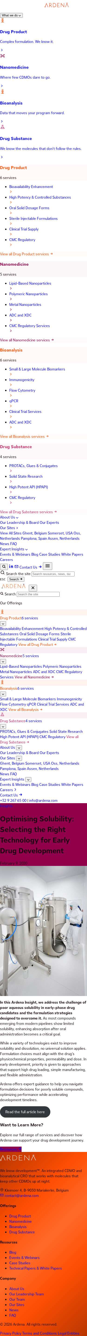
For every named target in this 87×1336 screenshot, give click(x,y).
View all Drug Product (36, 644)
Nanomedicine (14, 264)
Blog (35, 554)
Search (14, 579)
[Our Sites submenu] (19, 758)
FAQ (13, 543)
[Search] (4, 567)
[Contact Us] (16, 567)
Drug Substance (16, 447)
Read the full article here (25, 1112)
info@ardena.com (43, 800)
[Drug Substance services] (3, 726)
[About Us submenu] (19, 747)
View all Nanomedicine (33, 677)
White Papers (72, 554)
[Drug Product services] (3, 623)
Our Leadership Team (26, 1294)
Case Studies (50, 554)
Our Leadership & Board (20, 522)
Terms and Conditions (40, 1333)
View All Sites (11, 533)
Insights (6, 805)
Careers (6, 559)
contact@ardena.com (21, 1195)
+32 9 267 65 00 (13, 800)
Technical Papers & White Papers (35, 1268)
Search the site (18, 573)
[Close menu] (33, 588)
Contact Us (28, 567)
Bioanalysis (11, 350)
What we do (10, 15)
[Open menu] (47, 566)
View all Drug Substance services (27, 512)
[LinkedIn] (11, 567)
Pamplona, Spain (34, 538)
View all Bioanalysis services (23, 436)
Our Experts (49, 522)
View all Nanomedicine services (25, 340)
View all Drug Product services (25, 254)
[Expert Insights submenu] (28, 779)
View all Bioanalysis (24, 709)
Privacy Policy (11, 1333)
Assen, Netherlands (64, 538)
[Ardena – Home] (37, 9)
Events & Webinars (15, 554)
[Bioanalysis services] (3, 694)
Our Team (17, 1299)
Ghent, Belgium (35, 533)
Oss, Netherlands (65, 763)
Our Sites (8, 528)
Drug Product (13, 167)
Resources (9, 1149)
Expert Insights (12, 549)
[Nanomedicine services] (3, 661)
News (5, 543)
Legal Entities (68, 1333)
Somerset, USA (61, 533)
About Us (8, 517)
